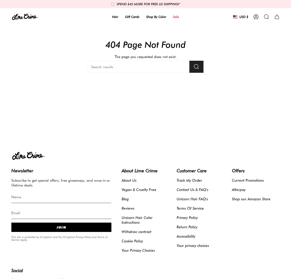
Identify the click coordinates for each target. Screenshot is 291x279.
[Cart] (277, 17)
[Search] (196, 67)
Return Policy (187, 226)
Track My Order (189, 180)
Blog (125, 198)
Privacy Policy (83, 237)
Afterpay (239, 189)
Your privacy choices (193, 245)
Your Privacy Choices (138, 250)
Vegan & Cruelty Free (139, 189)
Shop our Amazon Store (251, 198)
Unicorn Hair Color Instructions (137, 220)
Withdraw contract (136, 231)
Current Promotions (248, 180)
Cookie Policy (132, 241)
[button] (266, 17)
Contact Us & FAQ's (192, 189)
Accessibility (186, 236)
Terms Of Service (190, 208)
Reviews (128, 208)
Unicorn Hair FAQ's (192, 198)
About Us (129, 180)
